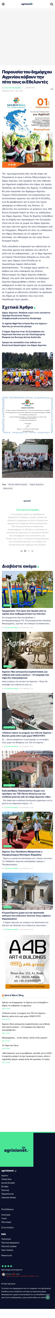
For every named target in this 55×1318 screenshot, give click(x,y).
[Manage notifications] (48, 1297)
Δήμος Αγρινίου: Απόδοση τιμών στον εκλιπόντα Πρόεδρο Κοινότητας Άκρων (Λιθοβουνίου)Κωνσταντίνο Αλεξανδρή (26, 315)
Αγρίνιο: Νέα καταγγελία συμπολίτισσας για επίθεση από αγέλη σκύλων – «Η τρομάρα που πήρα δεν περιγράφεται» (25, 674)
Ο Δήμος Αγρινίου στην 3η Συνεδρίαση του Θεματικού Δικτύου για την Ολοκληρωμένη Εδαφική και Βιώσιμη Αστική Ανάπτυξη (23, 334)
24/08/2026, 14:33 (27, 929)
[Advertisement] (27, 37)
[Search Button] (51, 4)
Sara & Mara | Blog (13, 995)
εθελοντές (8, 488)
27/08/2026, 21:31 (27, 688)
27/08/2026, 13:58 (27, 746)
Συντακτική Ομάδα (13, 88)
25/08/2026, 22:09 (27, 807)
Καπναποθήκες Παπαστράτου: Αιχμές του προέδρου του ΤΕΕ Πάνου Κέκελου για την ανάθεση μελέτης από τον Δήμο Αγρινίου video (26, 793)
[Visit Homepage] (27, 4)
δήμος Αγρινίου (36, 484)
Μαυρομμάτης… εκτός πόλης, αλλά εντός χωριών (24, 1037)
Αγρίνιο (7, 605)
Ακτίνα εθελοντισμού (18, 484)
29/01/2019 (29, 88)
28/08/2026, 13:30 (27, 627)
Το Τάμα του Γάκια (10, 1045)
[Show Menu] (3, 4)
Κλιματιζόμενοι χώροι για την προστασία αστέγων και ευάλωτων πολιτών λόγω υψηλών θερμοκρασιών (26, 915)
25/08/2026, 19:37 (27, 868)
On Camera (9, 727)
